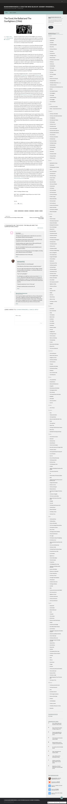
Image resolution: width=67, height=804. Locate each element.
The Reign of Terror (53, 55)
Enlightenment (52, 331)
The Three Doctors (53, 192)
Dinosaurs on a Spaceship (54, 571)
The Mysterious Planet (53, 368)
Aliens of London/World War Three (56, 419)
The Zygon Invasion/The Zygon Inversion (55, 640)
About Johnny (13, 12)
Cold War (51, 585)
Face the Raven (52, 645)
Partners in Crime (53, 484)
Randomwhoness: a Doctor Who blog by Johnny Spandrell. (29, 7)
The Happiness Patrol (53, 390)
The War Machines (53, 97)
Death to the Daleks (53, 207)
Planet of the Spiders (53, 211)
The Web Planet (52, 65)
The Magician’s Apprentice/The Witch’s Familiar (56, 631)
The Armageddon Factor (54, 275)
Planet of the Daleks (53, 198)
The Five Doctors (52, 335)
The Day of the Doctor (53, 598)
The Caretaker (52, 616)
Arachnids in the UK (53, 691)
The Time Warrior (53, 203)
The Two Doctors (52, 361)
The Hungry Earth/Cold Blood (55, 531)
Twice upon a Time (53, 680)
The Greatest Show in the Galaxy (55, 394)
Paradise (51, 381)
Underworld (52, 260)
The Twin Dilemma (53, 353)
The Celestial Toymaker (54, 91)
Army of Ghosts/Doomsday (54, 457)
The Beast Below (52, 521)
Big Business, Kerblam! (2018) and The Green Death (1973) (57, 767)
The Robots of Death (53, 248)
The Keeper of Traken (53, 301)
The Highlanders (52, 117)
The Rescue (52, 61)
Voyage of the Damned (53, 482)
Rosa (51, 689)
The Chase (51, 72)
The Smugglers (52, 99)
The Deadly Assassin (53, 243)
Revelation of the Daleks (54, 366)
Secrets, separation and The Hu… (56, 778)
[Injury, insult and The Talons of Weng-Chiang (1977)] (49, 727)
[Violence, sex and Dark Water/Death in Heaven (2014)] (49, 760)
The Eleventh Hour (53, 519)
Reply (17, 256)
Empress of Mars (52, 672)
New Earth (51, 438)
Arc (50, 323)
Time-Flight (52, 321)
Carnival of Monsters (53, 194)
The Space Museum (53, 70)
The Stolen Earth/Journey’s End (55, 505)
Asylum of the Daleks (53, 569)
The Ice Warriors (52, 134)
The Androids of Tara (53, 271)
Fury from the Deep (53, 140)
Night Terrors (52, 555)
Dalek (51, 421)
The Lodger (52, 535)
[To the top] (61, 798)
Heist (52, 614)
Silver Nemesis (52, 392)
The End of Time (52, 513)
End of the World (54, 414)
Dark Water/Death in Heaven (55, 626)
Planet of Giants (52, 57)
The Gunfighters (52, 93)
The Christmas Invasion (54, 436)
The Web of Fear (52, 138)
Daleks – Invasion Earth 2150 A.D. (56, 108)
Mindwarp (51, 370)
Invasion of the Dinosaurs (54, 205)
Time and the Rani (53, 379)
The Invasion (52, 149)
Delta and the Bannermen (18, 178)
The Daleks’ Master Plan (54, 82)
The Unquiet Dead (53, 416)
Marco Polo (52, 46)
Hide (50, 588)
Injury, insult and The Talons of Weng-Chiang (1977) (57, 728)
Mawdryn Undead (53, 327)
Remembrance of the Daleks (54, 388)
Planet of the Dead (53, 509)
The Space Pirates (53, 155)
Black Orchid (52, 316)
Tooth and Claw (52, 440)
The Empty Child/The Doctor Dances (56, 427)
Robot (51, 216)
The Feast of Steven (53, 84)
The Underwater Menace (54, 120)
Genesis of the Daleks (53, 222)
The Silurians (52, 165)
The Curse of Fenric (53, 400)
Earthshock (52, 319)
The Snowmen (52, 579)
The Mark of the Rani (53, 359)
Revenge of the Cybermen (54, 224)
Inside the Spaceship (53, 44)
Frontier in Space (52, 196)
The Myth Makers (24, 75)
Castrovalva (52, 308)
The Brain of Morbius (53, 235)
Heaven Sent (52, 647)
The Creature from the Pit (54, 281)
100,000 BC (52, 40)
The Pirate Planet (53, 267)
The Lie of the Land (53, 670)
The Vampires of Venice (54, 527)
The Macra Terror (53, 124)
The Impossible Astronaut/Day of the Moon (56, 542)
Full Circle (51, 294)
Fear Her (51, 455)
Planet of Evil (52, 229)
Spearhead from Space (53, 163)
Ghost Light (52, 398)
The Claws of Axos (53, 175)
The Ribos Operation (53, 265)
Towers (54, 381)
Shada (51, 288)
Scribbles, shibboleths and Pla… (55, 789)
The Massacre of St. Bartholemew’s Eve (56, 86)
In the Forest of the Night (54, 624)
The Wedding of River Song (54, 564)
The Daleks (52, 42)
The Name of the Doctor (54, 596)
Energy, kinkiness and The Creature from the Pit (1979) (57, 743)
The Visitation (52, 314)
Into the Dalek (52, 607)
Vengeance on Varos (53, 357)
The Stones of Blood (53, 269)
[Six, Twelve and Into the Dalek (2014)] (49, 746)
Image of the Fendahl (53, 256)
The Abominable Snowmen (54, 132)
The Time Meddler (53, 74)
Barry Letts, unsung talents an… (56, 793)
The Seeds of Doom (53, 237)
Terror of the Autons (53, 171)
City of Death (52, 279)
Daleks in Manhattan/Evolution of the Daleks (56, 469)
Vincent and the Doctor (54, 533)
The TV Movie (52, 407)
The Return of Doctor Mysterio (55, 653)
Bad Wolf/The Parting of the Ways (55, 431)
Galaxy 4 (51, 76)
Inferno (51, 169)
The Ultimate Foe (53, 374)
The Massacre (37, 75)
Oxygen (51, 664)
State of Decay (52, 296)
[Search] (62, 1)
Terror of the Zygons (53, 227)
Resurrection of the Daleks (54, 344)
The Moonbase (52, 122)
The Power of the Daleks (54, 113)
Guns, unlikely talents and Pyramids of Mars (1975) (56, 724)
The (50, 414)
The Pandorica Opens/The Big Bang (56, 537)
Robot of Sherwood (53, 609)
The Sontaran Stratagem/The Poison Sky (56, 491)
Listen (51, 611)
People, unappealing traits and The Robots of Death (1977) (57, 733)
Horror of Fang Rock (53, 252)
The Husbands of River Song (54, 651)
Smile (51, 657)
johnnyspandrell (10, 38)
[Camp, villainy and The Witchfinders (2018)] (49, 755)
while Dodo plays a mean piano (27, 94)
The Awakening (52, 339)
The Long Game (52, 423)
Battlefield (51, 396)
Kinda (51, 312)
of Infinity (52, 323)
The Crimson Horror (53, 592)
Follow (51, 27)
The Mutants (52, 188)
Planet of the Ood (53, 488)
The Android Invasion (53, 233)
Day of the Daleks (53, 181)
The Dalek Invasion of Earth (54, 59)
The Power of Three (53, 575)
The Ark (51, 89)
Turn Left (51, 503)
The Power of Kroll (53, 273)
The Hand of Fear (53, 241)
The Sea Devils (52, 186)
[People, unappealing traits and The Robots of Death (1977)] (49, 732)
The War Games (52, 158)
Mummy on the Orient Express (55, 620)
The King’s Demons (53, 333)
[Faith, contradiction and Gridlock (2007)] (49, 751)
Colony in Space (52, 177)
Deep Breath (52, 605)
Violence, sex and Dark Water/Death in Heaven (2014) (56, 761)
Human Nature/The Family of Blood (56, 475)
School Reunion (52, 442)
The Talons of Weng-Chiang (54, 250)
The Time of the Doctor (54, 600)
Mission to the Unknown (54, 78)
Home (6, 12)
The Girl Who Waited (53, 557)
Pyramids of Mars (53, 231)
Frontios (51, 342)
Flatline (51, 622)
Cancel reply (33, 309)
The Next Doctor (52, 507)
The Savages (52, 95)
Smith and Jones (52, 462)
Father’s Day (52, 425)
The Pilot (51, 655)
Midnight (51, 501)
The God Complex (53, 559)
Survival (51, 402)
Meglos (51, 292)
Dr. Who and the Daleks (54, 106)
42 (50, 473)
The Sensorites (52, 53)
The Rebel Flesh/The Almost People (56, 549)
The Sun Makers (52, 258)
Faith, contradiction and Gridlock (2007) (56, 752)
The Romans (52, 63)
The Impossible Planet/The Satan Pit (56, 451)
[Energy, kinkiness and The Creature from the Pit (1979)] (49, 742)
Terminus (51, 329)
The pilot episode (52, 38)
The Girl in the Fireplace (54, 445)
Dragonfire (51, 385)
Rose (50, 412)
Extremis (51, 666)
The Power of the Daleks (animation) (56, 115)
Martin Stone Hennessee (21, 293)
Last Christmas (52, 628)
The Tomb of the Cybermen (54, 130)
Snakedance (52, 325)
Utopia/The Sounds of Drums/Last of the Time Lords (56, 480)
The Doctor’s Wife (53, 547)
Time (51, 614)
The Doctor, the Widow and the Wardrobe (55, 567)
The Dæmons (52, 179)
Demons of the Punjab (53, 696)
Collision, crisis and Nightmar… (56, 786)
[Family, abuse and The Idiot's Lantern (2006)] (49, 737)
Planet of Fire (52, 346)
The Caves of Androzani (54, 348)
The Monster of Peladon (54, 209)
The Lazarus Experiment (54, 471)
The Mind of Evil (52, 173)
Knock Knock (52, 662)
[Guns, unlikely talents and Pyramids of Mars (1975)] (49, 723)
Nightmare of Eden (53, 283)
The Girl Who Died (53, 635)
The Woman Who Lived (54, 637)
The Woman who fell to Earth (55, 685)
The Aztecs (51, 51)
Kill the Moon (52, 618)
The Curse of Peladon (53, 184)
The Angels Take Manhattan (54, 577)
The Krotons (52, 151)
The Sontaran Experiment (54, 220)
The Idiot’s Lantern (53, 449)
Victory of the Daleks (53, 523)
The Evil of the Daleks (53, 128)
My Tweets (50, 716)
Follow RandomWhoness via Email (54, 17)
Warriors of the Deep (53, 337)
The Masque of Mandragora (54, 239)
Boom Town (52, 429)
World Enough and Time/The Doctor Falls (56, 677)
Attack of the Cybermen (54, 355)
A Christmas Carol (53, 539)
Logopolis (51, 303)
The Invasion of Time (53, 263)
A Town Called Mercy (53, 573)
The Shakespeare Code (53, 464)
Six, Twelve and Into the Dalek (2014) (57, 747)
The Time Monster (53, 190)
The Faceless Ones (53, 126)
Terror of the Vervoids (53, 372)
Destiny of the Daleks (53, 277)
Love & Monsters (52, 453)
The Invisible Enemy (53, 254)
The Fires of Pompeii (53, 486)
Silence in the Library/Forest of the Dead (55, 498)
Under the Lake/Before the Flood (55, 633)
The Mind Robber (53, 147)
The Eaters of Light (53, 675)
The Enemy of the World (54, 136)
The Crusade (52, 68)
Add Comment (40, 227)
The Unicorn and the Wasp (54, 496)
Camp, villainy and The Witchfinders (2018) (56, 756)
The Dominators (52, 145)
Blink (51, 477)
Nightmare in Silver (53, 594)
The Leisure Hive (52, 290)
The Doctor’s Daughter (53, 493)
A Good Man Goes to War (54, 551)
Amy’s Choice (52, 529)
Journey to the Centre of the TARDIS (56, 590)
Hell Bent (51, 649)
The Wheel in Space (53, 143)
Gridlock (51, 466)
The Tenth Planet (52, 101)
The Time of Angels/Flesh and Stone (56, 525)
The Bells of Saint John (53, 581)
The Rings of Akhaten (53, 583)
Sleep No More (52, 642)
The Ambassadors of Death (54, 167)
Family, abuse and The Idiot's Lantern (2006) (57, 738)
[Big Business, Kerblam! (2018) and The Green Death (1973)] (49, 766)
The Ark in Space (52, 218)
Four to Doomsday (53, 310)
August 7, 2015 (9, 36)
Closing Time (52, 562)
